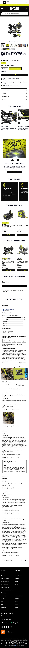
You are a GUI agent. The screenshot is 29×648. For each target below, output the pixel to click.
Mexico (16, 607)
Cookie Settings (20, 645)
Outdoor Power (18, 575)
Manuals (3, 573)
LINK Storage (4, 610)
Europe (16, 604)
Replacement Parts (5, 578)
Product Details (5, 90)
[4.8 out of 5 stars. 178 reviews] (19, 265)
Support (4, 99)
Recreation (17, 578)
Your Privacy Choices (10, 645)
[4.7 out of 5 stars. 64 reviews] (4, 265)
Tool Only (4, 68)
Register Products (5, 587)
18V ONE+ (3, 598)
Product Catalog (4, 615)
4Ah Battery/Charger (15, 68)
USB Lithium (3, 607)
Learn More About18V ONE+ (14, 172)
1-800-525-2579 (20, 642)
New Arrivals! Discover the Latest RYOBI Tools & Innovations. (14, 5)
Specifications (5, 96)
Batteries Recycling (5, 581)
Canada (16, 601)
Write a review (17, 60)
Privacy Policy (15, 643)
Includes (4, 93)
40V (2, 601)
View (27, 2)
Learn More (5, 198)
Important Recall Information (7, 590)
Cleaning (16, 581)
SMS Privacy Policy (23, 643)
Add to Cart (14, 74)
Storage (16, 584)
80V (2, 604)
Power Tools (17, 573)
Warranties (3, 575)
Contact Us (3, 592)
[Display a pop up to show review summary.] (7, 230)
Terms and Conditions (7, 643)
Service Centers (4, 584)
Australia (17, 598)
